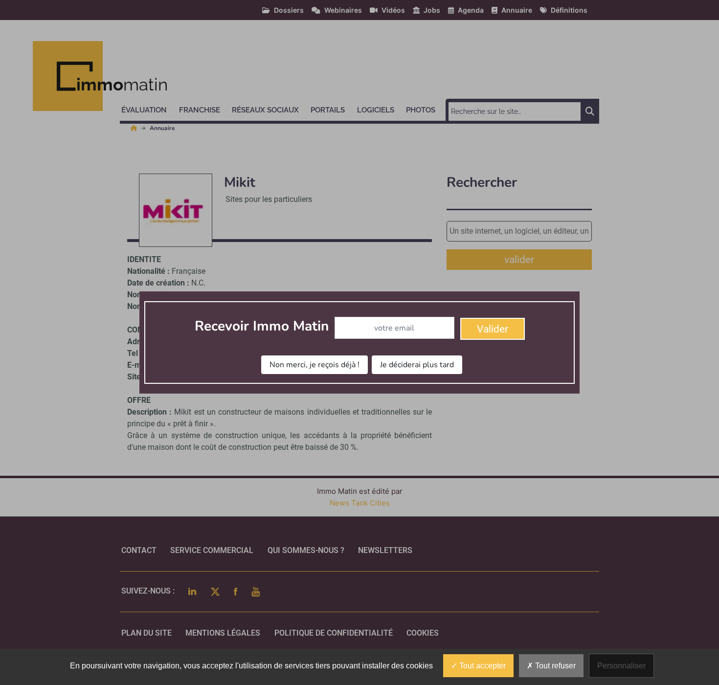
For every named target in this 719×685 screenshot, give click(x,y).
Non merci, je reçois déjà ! (315, 364)
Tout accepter (481, 666)
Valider (492, 329)
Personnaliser (621, 666)
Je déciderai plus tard (417, 364)
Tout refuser (554, 666)
